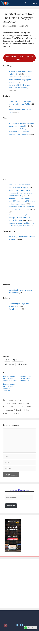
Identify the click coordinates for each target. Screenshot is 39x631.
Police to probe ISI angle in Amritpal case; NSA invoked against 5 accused (19, 217)
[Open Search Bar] (26, 3)
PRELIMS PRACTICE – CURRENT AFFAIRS (19, 58)
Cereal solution (14, 309)
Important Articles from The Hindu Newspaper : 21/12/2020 (9, 387)
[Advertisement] (19, 157)
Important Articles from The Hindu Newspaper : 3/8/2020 (26, 378)
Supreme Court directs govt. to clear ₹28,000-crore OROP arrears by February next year (22, 201)
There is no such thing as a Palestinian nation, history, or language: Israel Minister (20, 131)
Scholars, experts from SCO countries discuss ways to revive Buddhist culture (21, 193)
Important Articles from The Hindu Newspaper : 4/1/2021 (10, 378)
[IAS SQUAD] (5, 3)
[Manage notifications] (5, 625)
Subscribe (11, 505)
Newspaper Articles (13, 400)
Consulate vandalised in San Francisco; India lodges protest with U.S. (20, 79)
